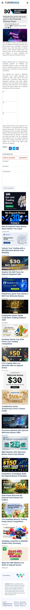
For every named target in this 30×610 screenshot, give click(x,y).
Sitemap (17, 605)
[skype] (19, 576)
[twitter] (14, 148)
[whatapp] (20, 575)
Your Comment (7, 171)
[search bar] (27, 3)
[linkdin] (17, 148)
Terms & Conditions (19, 604)
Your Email (6, 166)
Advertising (22, 602)
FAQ (25, 604)
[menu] (2, 3)
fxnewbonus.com (14, 24)
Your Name (6, 161)
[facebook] (10, 148)
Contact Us (23, 605)
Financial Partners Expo (9, 62)
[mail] (22, 576)
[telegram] (23, 575)
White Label (23, 141)
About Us (16, 602)
